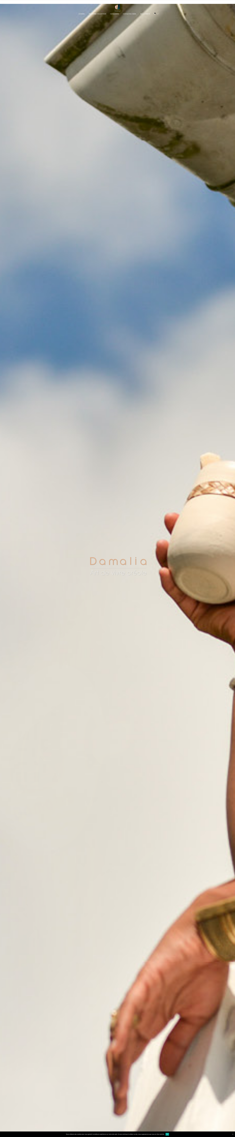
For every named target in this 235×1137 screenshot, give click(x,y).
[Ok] (233, 1134)
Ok (167, 1134)
